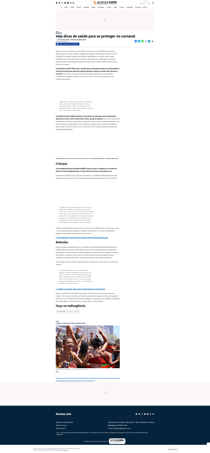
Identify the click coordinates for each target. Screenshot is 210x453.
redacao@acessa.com (122, 428)
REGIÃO (72, 7)
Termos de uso (61, 425)
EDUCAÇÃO (138, 7)
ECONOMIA (86, 7)
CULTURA (121, 7)
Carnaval (59, 323)
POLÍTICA (109, 7)
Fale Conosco (61, 428)
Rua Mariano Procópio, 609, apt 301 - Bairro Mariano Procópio (131, 422)
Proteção (78, 323)
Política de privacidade (64, 422)
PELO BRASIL (101, 7)
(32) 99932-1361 (121, 425)
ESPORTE (78, 7)
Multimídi (72, 323)
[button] (135, 41)
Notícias (59, 33)
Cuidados (65, 323)
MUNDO (93, 7)
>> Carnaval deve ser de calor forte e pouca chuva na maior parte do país (82, 238)
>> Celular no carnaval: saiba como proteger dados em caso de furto (80, 289)
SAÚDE (115, 7)
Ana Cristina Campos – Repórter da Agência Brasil (72, 40)
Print (152, 41)
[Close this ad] (208, 443)
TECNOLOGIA (129, 7)
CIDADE (66, 7)
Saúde (84, 323)
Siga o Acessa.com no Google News (69, 44)
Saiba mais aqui (64, 450)
